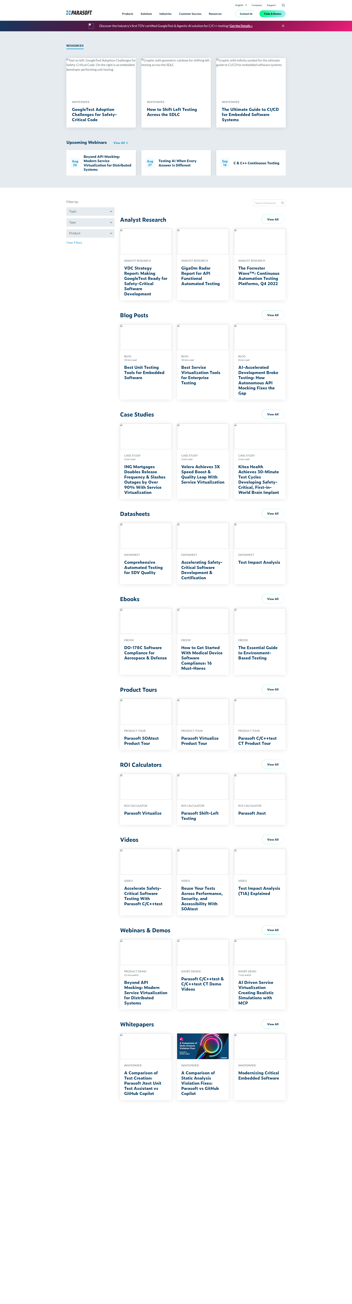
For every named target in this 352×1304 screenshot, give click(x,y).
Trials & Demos (272, 13)
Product (74, 233)
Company (257, 5)
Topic (73, 211)
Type (72, 222)
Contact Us (246, 13)
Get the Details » (241, 26)
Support (271, 5)
